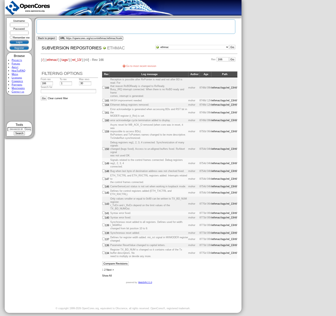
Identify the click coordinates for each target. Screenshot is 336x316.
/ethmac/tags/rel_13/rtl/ (224, 87)
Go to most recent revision (141, 66)
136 (107, 245)
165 (107, 100)
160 (107, 120)
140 (107, 217)
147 (107, 179)
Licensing (17, 77)
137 (107, 239)
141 (107, 213)
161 (107, 112)
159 (107, 131)
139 (107, 225)
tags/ (64, 60)
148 (107, 171)
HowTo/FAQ (18, 70)
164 (107, 104)
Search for (46, 87)
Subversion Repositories (72, 48)
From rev (46, 79)
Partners (17, 84)
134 (107, 253)
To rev (63, 79)
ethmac (116, 48)
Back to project (46, 38)
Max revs (84, 79)
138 (107, 233)
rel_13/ (76, 60)
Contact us (18, 91)
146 (107, 186)
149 (107, 163)
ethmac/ (52, 60)
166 (107, 87)
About (15, 67)
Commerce (17, 81)
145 (107, 192)
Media (15, 74)
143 (107, 203)
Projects (17, 60)
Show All (107, 275)
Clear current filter (58, 98)
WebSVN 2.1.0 (145, 282)
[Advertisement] (19, 108)
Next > (110, 269)
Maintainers (18, 88)
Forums (16, 63)
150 (107, 149)
